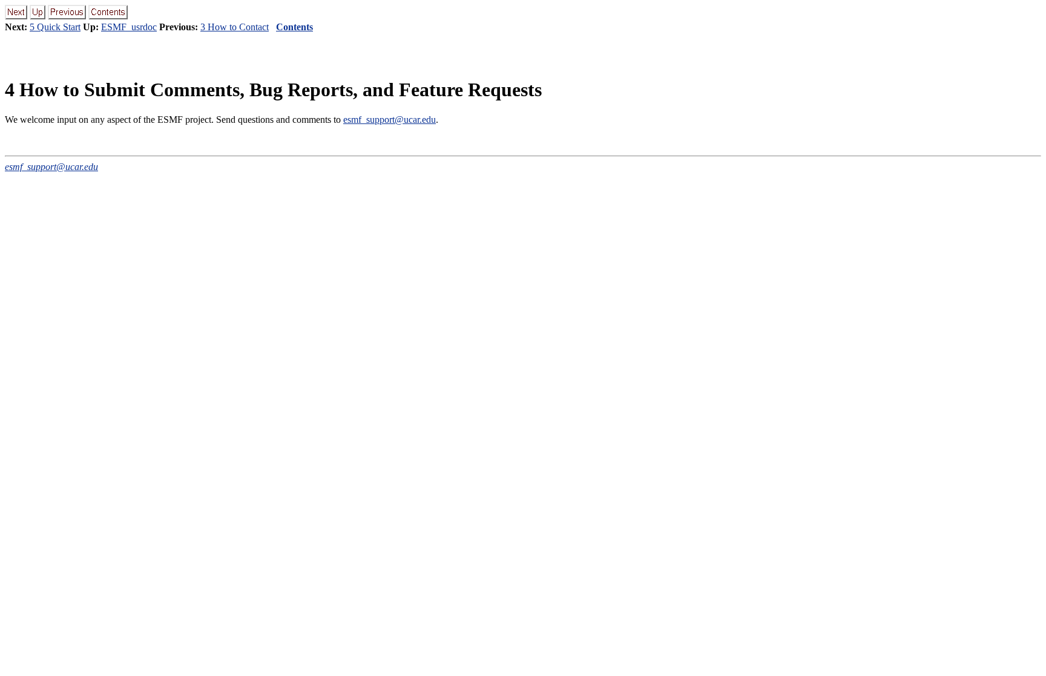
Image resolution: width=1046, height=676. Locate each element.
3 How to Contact (234, 27)
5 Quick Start (55, 27)
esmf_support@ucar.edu (389, 119)
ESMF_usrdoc (129, 27)
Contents (294, 27)
